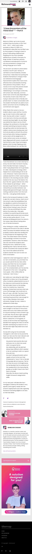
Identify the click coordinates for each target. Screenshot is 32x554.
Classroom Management (20, 402)
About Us (4, 537)
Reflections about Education (18, 404)
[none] (22, 1)
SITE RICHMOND (5, 533)
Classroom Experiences (8, 402)
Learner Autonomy (7, 404)
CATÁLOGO (4, 535)
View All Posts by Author (9, 451)
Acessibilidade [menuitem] (13, 1)
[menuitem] (20, 1)
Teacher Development (8, 406)
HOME (3, 531)
